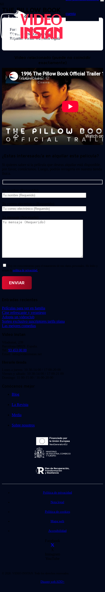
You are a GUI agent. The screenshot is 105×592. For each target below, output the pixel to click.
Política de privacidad (57, 492)
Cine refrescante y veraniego (24, 312)
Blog (15, 394)
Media (16, 415)
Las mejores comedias (19, 326)
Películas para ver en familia (23, 308)
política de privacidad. (25, 270)
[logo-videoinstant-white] (31, 38)
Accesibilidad (57, 531)
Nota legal (57, 502)
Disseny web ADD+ (52, 581)
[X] (52, 545)
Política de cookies (57, 511)
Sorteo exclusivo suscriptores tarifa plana (33, 321)
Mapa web (57, 521)
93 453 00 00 (17, 350)
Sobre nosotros (23, 425)
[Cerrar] (102, 0)
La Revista (20, 405)
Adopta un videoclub (18, 317)
